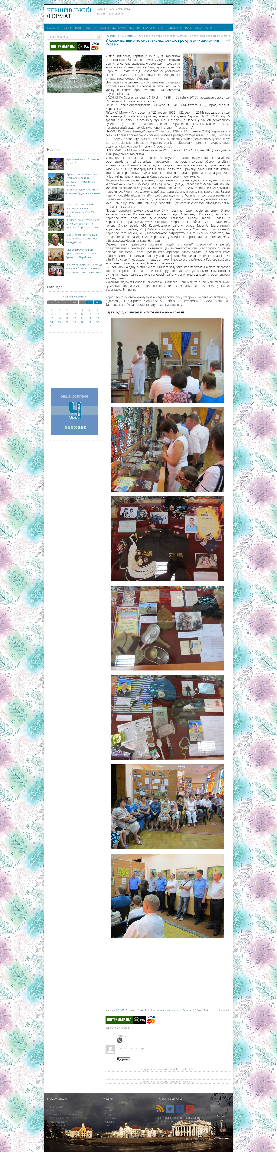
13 (74, 314)
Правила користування (62, 1114)
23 (97, 318)
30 (97, 322)
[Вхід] (119, 1040)
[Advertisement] (183, 13)
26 (67, 322)
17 (138, 35)
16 (97, 314)
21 (82, 318)
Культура (109, 1121)
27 (74, 322)
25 (59, 322)
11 (59, 314)
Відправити (123, 1059)
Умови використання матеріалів (67, 1118)
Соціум (108, 1114)
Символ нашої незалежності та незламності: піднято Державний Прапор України (82, 223)
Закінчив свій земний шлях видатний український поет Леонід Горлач (82, 238)
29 (89, 322)
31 (51, 326)
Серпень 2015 (74, 296)
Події (107, 1106)
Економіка (110, 1118)
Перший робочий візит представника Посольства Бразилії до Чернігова (81, 253)
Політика (109, 1110)
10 (51, 314)
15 (89, 314)
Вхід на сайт (56, 1106)
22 (89, 318)
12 (67, 314)
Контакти (54, 1125)
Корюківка (187, 1010)
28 (82, 322)
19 (67, 318)
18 (59, 318)
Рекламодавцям (58, 1121)
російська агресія (173, 1010)
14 (82, 314)
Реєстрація (55, 1110)
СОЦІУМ (120, 1010)
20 (74, 318)
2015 (120, 35)
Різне (107, 1125)
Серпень (130, 35)
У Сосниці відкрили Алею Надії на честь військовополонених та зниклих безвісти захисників (84, 268)
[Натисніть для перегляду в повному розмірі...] (167, 401)
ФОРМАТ (69, 13)
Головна (110, 35)
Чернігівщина (157, 1010)
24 (51, 322)
